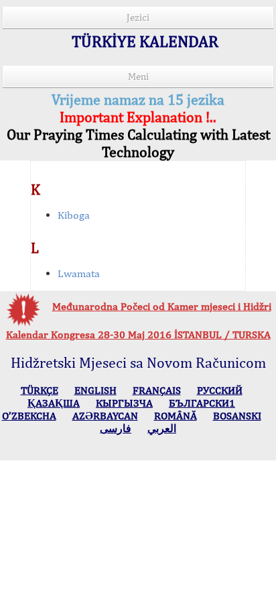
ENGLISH (95, 390)
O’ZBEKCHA (29, 415)
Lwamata (79, 273)
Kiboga (74, 215)
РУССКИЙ (220, 390)
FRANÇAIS (157, 390)
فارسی (115, 428)
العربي (161, 428)
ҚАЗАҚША (53, 403)
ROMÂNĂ (175, 415)
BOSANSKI (237, 415)
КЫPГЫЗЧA (124, 403)
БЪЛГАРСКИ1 (202, 403)
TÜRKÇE (39, 390)
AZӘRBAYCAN (105, 415)
